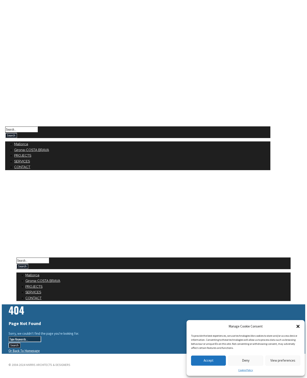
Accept (209, 360)
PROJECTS (22, 156)
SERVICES (22, 161)
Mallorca (21, 144)
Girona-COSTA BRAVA (31, 150)
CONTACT (22, 167)
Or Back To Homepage (24, 351)
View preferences (282, 360)
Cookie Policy (245, 370)
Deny (245, 360)
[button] (298, 326)
